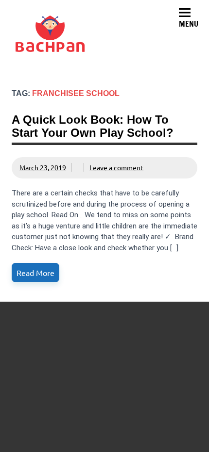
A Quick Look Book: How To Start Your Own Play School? (93, 126)
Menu (188, 23)
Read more (35, 272)
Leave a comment (116, 167)
